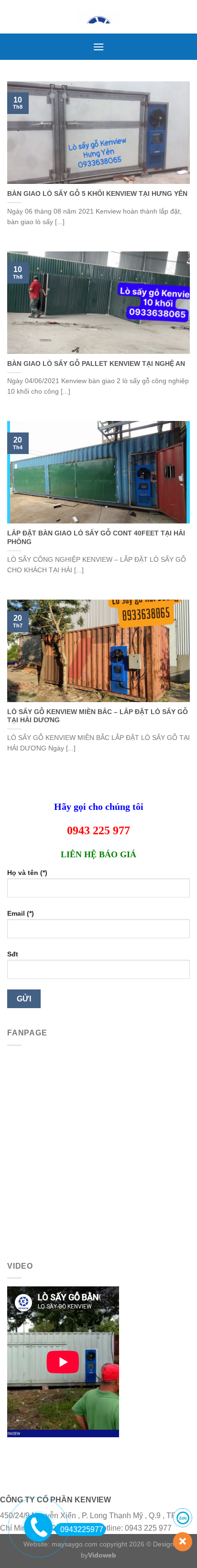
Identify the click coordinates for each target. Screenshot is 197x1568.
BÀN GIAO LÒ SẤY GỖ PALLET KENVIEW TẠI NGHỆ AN (96, 363)
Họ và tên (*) (27, 872)
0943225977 (81, 1529)
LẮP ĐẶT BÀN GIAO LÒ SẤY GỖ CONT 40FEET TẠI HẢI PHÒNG (96, 537)
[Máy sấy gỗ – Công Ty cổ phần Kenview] (98, 17)
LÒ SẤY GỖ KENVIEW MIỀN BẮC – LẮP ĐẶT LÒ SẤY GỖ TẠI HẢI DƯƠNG (97, 716)
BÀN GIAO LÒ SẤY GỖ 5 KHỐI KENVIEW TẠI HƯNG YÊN (97, 193)
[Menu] (98, 46)
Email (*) (20, 913)
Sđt (12, 954)
